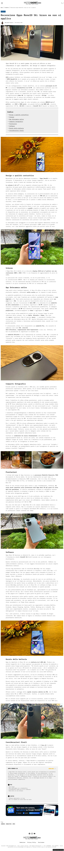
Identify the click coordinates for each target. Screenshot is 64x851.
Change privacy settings (58, 849)
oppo (14, 823)
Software (12, 126)
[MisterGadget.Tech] (32, 3)
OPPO (7, 77)
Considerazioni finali (16, 130)
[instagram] (32, 834)
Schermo (11, 117)
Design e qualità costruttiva (18, 114)
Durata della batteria (16, 128)
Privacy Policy (31, 842)
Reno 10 (44, 745)
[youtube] (34, 834)
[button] (62, 3)
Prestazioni (13, 123)
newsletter (8, 823)
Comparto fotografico (16, 121)
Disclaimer (41, 842)
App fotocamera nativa (16, 119)
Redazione (22, 842)
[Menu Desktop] (2, 3)
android (3, 823)
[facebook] (29, 834)
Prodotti (3, 11)
